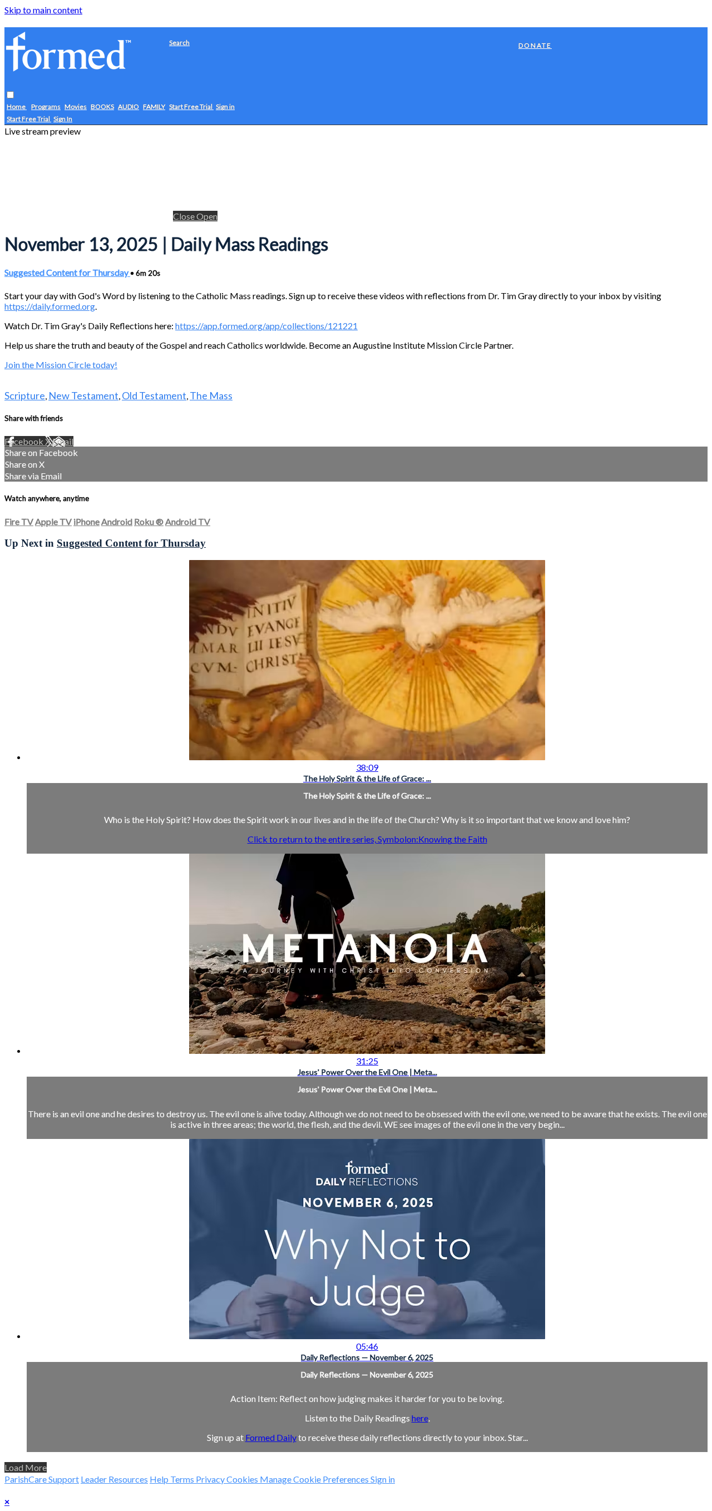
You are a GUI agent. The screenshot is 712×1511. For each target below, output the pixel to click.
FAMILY (154, 107)
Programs (46, 107)
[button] (10, 95)
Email (62, 441)
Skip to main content (43, 9)
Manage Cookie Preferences (315, 1479)
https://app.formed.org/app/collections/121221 (266, 325)
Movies (76, 107)
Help (160, 1479)
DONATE (535, 45)
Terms (183, 1479)
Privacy (211, 1479)
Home (17, 107)
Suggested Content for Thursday (67, 272)
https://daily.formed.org (49, 306)
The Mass (211, 395)
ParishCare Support (41, 1479)
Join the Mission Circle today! (60, 364)
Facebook (24, 441)
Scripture (24, 395)
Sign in (225, 107)
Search (179, 42)
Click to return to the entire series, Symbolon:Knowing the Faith (367, 839)
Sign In (62, 119)
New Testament (83, 395)
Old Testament (154, 395)
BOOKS (102, 107)
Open (206, 216)
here (420, 1418)
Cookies (243, 1479)
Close (184, 216)
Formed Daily (270, 1437)
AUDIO (128, 107)
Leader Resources (114, 1479)
